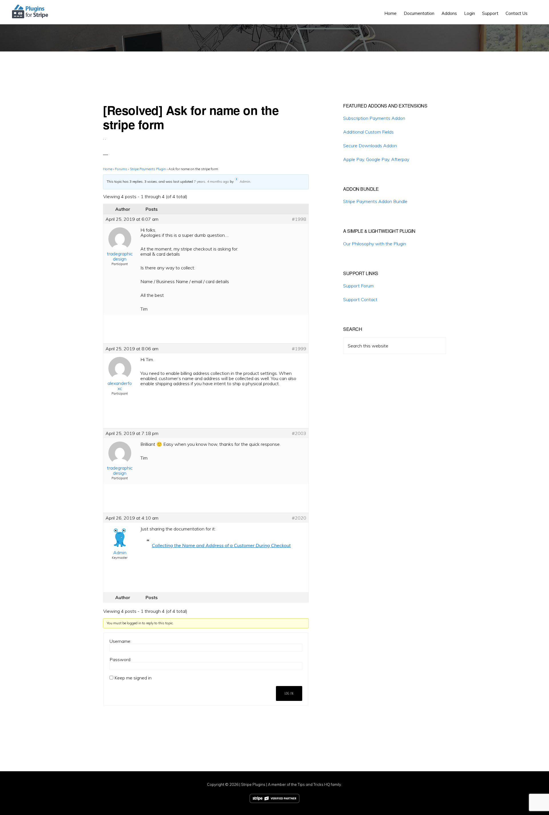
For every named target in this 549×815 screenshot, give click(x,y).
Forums (121, 169)
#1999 (299, 348)
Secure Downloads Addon (370, 145)
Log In (289, 693)
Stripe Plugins (253, 784)
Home (107, 169)
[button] (535, 9)
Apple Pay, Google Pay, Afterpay (376, 159)
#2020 (299, 517)
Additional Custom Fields (368, 132)
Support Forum (358, 286)
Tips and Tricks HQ (314, 784)
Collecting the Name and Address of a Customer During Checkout (221, 545)
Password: (120, 659)
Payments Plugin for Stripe (30, 11)
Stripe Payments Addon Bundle (375, 201)
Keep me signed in (133, 677)
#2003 (299, 433)
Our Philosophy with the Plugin (374, 244)
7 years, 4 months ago (211, 181)
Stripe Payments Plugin (148, 169)
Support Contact (360, 299)
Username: (120, 641)
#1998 (299, 219)
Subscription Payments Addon (374, 118)
